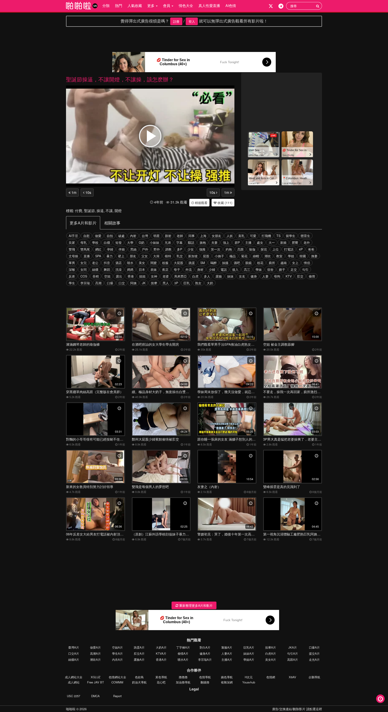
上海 (203, 235)
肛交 (300, 276)
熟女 (198, 283)
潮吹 (268, 256)
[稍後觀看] (380, 698)
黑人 (166, 283)
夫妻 (214, 242)
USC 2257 (73, 696)
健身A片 (205, 653)
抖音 (107, 262)
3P (176, 283)
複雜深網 (227, 682)
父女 (144, 256)
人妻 (265, 276)
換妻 (314, 256)
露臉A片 (139, 659)
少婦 (212, 269)
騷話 (191, 242)
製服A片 (226, 647)
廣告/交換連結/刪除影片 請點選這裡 (297, 709)
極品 (232, 256)
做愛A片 (95, 647)
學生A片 (117, 653)
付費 (78, 210)
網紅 (98, 249)
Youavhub (248, 682)
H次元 (249, 677)
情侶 (307, 262)
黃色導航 (161, 677)
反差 (72, 276)
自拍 (110, 235)
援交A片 (314, 653)
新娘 (283, 242)
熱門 (118, 5)
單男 (72, 262)
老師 (180, 235)
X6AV (292, 677)
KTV (289, 276)
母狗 (277, 276)
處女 (260, 242)
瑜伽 (252, 249)
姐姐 (142, 276)
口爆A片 (314, 647)
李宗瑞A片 (205, 659)
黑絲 (133, 249)
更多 (151, 5)
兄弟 (168, 242)
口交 (122, 283)
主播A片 (226, 659)
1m (73, 192)
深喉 (72, 269)
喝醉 (213, 262)
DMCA (95, 696)
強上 (226, 242)
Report (117, 696)
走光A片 (314, 659)
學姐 (291, 256)
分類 (106, 5)
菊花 (244, 256)
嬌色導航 (227, 677)
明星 (156, 235)
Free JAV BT (95, 682)
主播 (248, 242)
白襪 (107, 242)
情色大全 (186, 5)
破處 (121, 235)
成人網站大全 (73, 677)
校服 (165, 262)
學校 (95, 242)
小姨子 (219, 256)
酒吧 (237, 262)
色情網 (270, 677)
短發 (118, 242)
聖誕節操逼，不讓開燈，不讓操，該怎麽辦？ (120, 79)
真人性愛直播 (209, 5)
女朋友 (216, 235)
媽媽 (130, 269)
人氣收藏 (135, 5)
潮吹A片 (95, 659)
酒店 (118, 262)
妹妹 (230, 276)
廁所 (272, 262)
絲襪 (95, 269)
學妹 (259, 269)
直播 (87, 256)
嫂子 (282, 269)
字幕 (179, 242)
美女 (142, 262)
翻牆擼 (205, 682)
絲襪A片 (73, 659)
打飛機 (266, 235)
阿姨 (133, 283)
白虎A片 (270, 653)
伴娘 (122, 249)
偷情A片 (183, 653)
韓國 (303, 256)
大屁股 (178, 262)
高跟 (240, 249)
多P (179, 249)
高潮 (98, 283)
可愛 (253, 235)
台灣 (145, 235)
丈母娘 (73, 256)
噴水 (130, 262)
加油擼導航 (183, 682)
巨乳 (186, 283)
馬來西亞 (180, 276)
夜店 (165, 269)
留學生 (290, 235)
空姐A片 (117, 647)
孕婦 (110, 249)
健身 (254, 276)
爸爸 (311, 249)
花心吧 (161, 682)
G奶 (141, 242)
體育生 (305, 235)
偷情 (312, 276)
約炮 (229, 249)
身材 (200, 269)
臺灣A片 (73, 647)
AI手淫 (73, 235)
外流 (188, 269)
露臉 (219, 276)
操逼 (100, 210)
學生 (72, 283)
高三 (247, 269)
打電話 (288, 249)
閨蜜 (153, 262)
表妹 (153, 269)
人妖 (230, 235)
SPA (98, 256)
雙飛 (72, 249)
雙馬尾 (85, 249)
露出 (119, 276)
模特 (168, 256)
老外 (307, 242)
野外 (157, 249)
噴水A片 (183, 659)
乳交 (179, 256)
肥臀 (295, 242)
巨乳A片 (248, 647)
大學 (130, 242)
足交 (294, 269)
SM (202, 262)
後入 (235, 269)
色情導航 (205, 677)
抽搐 (225, 262)
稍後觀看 (200, 202)
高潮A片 (95, 653)
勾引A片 (292, 653)
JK (144, 283)
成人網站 (73, 682)
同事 (191, 235)
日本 (142, 269)
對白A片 (205, 647)
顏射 (168, 235)
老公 (95, 262)
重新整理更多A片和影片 (195, 605)
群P (237, 242)
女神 (154, 276)
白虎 (195, 276)
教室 (279, 256)
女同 (83, 269)
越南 (283, 262)
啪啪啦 (70, 709)
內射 (133, 235)
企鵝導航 (314, 677)
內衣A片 (117, 659)
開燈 (118, 210)
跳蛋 (192, 262)
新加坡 (193, 256)
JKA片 (292, 647)
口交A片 (73, 653)
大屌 (156, 256)
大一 (272, 242)
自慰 (86, 235)
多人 (207, 276)
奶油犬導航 (139, 682)
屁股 (206, 256)
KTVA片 (161, 653)
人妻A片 (226, 653)
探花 (264, 249)
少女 (190, 249)
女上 (295, 262)
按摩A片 (270, 647)
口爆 (110, 283)
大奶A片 (161, 647)
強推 (202, 249)
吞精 (96, 276)
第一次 (215, 249)
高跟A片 (292, 659)
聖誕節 (89, 210)
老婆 (166, 276)
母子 (177, 269)
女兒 (83, 262)
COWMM (117, 682)
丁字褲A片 (183, 647)
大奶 (210, 283)
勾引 (305, 269)
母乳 (83, 242)
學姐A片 (248, 659)
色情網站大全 (117, 677)
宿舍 (270, 269)
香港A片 (161, 659)
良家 (72, 242)
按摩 (154, 283)
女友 (242, 276)
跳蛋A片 (139, 647)
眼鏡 (248, 262)
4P (301, 249)
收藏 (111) (224, 202)
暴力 (109, 256)
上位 (275, 249)
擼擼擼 (183, 677)
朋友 (133, 256)
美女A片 (270, 659)
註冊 (176, 21)
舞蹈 (107, 269)
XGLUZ (95, 677)
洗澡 (118, 269)
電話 (223, 269)
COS (83, 276)
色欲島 (139, 677)
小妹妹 (154, 242)
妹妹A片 (248, 653)
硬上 (121, 256)
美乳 (241, 235)
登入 (192, 21)
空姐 (107, 276)
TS (278, 235)
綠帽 (256, 256)
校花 (260, 262)
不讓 (109, 210)
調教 (168, 249)
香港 (131, 276)
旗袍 (203, 242)
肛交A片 (139, 653)
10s (87, 192)
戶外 (145, 249)
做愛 (98, 235)
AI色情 (230, 5)
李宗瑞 (85, 283)
